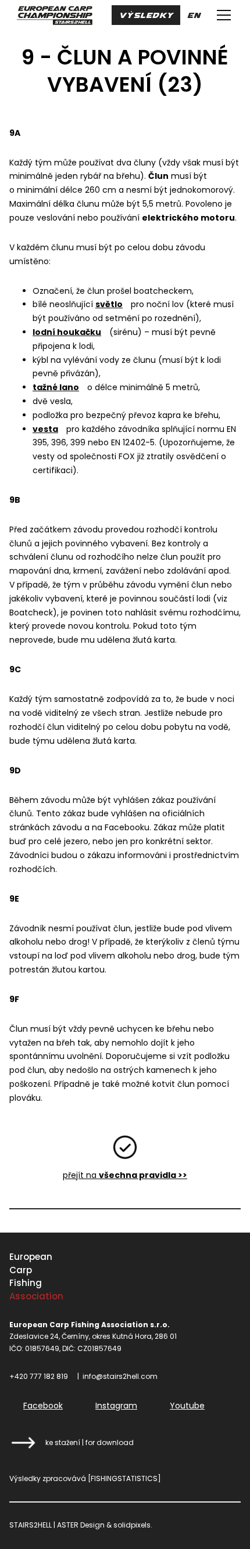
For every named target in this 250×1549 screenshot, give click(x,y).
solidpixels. (132, 1525)
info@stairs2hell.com (120, 1376)
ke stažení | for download (89, 1442)
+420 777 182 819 (38, 1376)
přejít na (125, 1175)
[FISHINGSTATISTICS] (124, 1478)
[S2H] (54, 15)
